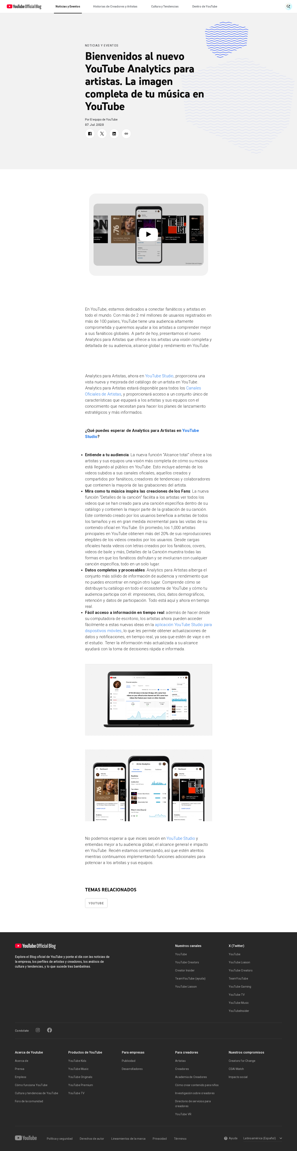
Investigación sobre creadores (195, 1093)
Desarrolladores (132, 1069)
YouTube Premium (80, 1085)
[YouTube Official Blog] (24, 6)
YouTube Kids (77, 1060)
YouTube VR (183, 1114)
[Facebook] (49, 1030)
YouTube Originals (80, 1077)
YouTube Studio (159, 375)
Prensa (19, 1069)
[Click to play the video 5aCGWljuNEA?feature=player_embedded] (149, 235)
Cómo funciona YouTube (31, 1085)
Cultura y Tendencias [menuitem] (165, 6)
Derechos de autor (92, 1138)
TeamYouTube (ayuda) (190, 978)
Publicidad (128, 1060)
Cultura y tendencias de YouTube (36, 1093)
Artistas (180, 1060)
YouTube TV (237, 994)
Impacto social (238, 1077)
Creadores (182, 1069)
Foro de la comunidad (29, 1101)
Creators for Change (242, 1060)
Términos (180, 1138)
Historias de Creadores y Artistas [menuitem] (115, 6)
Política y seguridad (60, 1138)
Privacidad (160, 1138)
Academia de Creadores (191, 1077)
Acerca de (21, 1060)
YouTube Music (239, 1002)
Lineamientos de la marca (128, 1138)
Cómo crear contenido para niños (197, 1085)
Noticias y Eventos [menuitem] (68, 6)
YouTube (96, 903)
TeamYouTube (238, 978)
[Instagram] (37, 1030)
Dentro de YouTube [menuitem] (204, 6)
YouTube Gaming (240, 986)
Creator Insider (185, 970)
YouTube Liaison (186, 986)
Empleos (20, 1077)
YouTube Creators (187, 962)
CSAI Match (236, 1069)
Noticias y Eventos (102, 45)
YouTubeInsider (239, 1010)
